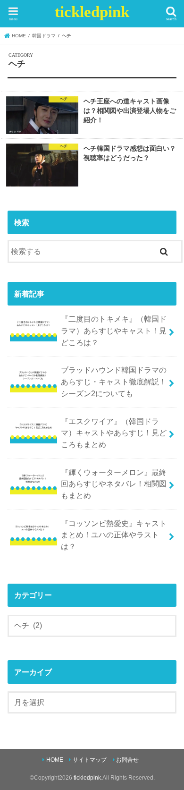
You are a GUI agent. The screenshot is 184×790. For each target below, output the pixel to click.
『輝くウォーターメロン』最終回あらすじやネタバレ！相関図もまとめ (114, 484)
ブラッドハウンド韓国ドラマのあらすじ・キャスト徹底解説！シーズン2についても (114, 381)
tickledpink (92, 11)
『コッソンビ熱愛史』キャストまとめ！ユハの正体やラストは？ (114, 535)
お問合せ (127, 760)
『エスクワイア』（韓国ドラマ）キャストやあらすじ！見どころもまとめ (114, 433)
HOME (54, 760)
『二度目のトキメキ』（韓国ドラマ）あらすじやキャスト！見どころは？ (114, 330)
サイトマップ (90, 760)
